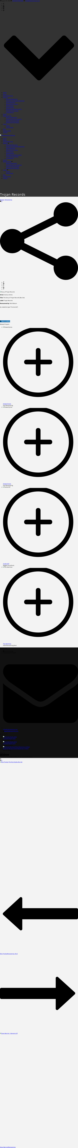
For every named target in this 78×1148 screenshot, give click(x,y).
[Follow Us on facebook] (1, 755)
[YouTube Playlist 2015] (10, 742)
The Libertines (7, 644)
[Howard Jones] (40, 402)
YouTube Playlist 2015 (9, 743)
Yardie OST (6, 564)
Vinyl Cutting (9, 106)
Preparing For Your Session (14, 119)
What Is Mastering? (11, 117)
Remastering (8, 200)
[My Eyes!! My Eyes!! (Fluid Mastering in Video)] (16, 747)
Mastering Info (7, 116)
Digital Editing (10, 107)
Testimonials (9, 127)
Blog (4, 129)
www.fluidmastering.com (11, 731)
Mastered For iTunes (12, 104)
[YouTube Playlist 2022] (10, 737)
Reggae (2, 200)
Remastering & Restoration (14, 109)
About (5, 94)
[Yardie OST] (40, 562)
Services (5, 97)
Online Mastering (8, 96)
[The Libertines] (40, 642)
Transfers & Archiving (12, 111)
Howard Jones (7, 404)
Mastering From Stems (12, 122)
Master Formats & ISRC (12, 121)
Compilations (10, 112)
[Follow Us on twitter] (6, 755)
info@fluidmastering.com (32, 1)
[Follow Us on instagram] (3, 755)
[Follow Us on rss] (4, 755)
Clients (5, 124)
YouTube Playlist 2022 (9, 738)
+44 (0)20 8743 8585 (17, 1)
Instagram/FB (7, 131)
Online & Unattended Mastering (15, 101)
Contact (5, 132)
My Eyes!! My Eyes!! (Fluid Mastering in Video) (16, 748)
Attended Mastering (12, 99)
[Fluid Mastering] (7, 135)
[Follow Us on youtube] (8, 755)
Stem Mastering (10, 102)
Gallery (8, 126)
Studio (5, 114)
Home (5, 92)
